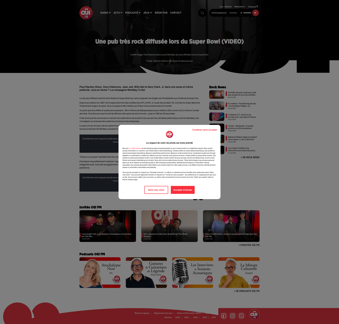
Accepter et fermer (182, 189)
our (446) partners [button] (134, 148)
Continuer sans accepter (204, 129)
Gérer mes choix (156, 189)
